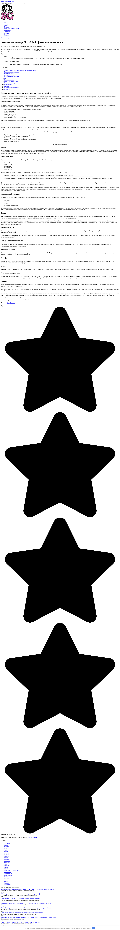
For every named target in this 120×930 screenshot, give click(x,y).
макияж (6, 859)
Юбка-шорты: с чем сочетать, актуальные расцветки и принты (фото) (21, 894)
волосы (6, 846)
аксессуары (7, 843)
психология (7, 872)
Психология (7, 30)
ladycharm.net (11, 303)
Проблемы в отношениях (11, 28)
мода (5, 864)
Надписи (7, 89)
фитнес (6, 883)
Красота (6, 27)
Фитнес (6, 25)
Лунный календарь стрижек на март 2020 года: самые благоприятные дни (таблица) (26, 908)
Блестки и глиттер (9, 83)
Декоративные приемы (11, 81)
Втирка (6, 86)
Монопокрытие (9, 75)
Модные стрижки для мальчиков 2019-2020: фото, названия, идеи (20, 922)
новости (6, 865)
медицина (7, 862)
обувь (6, 867)
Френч (6, 78)
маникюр (7, 861)
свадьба (6, 878)
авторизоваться (32, 837)
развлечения (8, 875)
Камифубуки (8, 84)
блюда (6, 845)
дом (5, 850)
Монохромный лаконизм (11, 76)
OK (94, 928)
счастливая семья (9, 880)
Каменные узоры (9, 80)
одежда (6, 868)
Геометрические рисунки (11, 87)
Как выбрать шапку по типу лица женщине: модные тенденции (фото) (22, 912)
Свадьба (6, 35)
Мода (5, 22)
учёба (6, 881)
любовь (6, 857)
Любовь (6, 33)
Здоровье (7, 31)
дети (5, 848)
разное (6, 876)
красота (6, 856)
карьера (6, 854)
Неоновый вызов (9, 73)
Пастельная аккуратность (11, 72)
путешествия (8, 873)
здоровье (6, 853)
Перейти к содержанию (8, 1)
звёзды (6, 851)
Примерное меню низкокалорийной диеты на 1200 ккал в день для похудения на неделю (27, 889)
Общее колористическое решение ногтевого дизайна (20, 70)
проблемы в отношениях (11, 870)
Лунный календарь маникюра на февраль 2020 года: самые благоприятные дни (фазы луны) (28, 917)
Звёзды (6, 24)
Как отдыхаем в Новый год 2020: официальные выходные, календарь (21, 898)
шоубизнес (7, 884)
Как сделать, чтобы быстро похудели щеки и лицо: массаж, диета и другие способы (26, 903)
